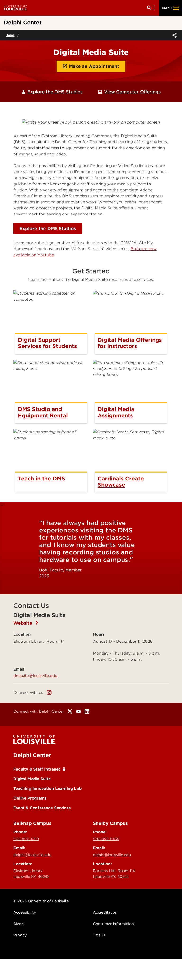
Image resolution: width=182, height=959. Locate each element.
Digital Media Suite (32, 778)
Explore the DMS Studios (55, 91)
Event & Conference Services (42, 807)
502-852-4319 (26, 839)
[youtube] (78, 711)
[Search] (151, 8)
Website (23, 623)
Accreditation (105, 912)
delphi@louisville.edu (32, 855)
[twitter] (70, 711)
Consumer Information (113, 924)
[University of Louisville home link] (15, 7)
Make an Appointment (94, 66)
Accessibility (24, 912)
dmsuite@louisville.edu (35, 675)
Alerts (18, 924)
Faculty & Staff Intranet (36, 769)
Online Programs (30, 798)
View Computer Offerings (132, 91)
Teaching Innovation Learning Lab (47, 788)
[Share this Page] (173, 35)
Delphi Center (32, 755)
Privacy (20, 935)
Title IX (99, 935)
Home (10, 35)
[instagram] (49, 692)
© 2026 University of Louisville (41, 901)
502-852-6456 (106, 839)
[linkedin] (87, 711)
